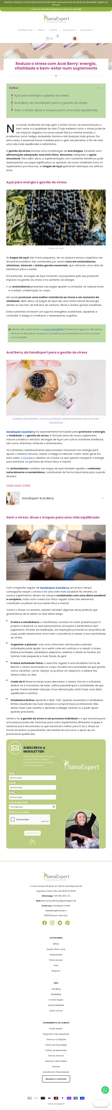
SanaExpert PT (59, 1104)
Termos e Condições (56, 1039)
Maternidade (56, 954)
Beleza (56, 943)
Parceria (56, 1066)
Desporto (56, 971)
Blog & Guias (87, 30)
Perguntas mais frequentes (56, 1034)
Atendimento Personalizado (56, 1072)
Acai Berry (28, 458)
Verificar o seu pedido (19, 812)
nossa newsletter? (54, 329)
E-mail (12, 792)
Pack (56, 965)
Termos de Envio (56, 1055)
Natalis (42, 30)
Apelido (13, 783)
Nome (12, 773)
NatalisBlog (56, 994)
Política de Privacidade (56, 1045)
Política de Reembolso (56, 1050)
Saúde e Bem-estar (56, 949)
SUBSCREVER (32, 833)
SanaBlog (56, 989)
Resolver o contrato (56, 1079)
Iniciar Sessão (56, 1028)
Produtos (54, 30)
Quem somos (70, 30)
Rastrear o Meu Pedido (56, 1061)
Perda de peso (56, 960)
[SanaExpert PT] (56, 18)
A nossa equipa (56, 999)
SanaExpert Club (26, 30)
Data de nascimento (19, 802)
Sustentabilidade (56, 1005)
